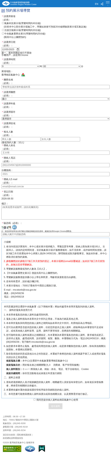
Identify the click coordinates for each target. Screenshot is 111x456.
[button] (102, 4)
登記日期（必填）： (7, 193)
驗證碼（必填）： (11, 223)
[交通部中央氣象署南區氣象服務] (20, 3)
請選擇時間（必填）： (8, 61)
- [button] (107, 4)
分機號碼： (7, 170)
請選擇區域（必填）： (8, 125)
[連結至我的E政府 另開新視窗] (42, 451)
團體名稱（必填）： (7, 81)
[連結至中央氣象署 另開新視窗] (30, 451)
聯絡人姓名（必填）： (8, 147)
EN (96, 4)
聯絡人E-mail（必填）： (9, 181)
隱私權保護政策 (24, 435)
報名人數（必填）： (7, 133)
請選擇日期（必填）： (8, 44)
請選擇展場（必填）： (8, 18)
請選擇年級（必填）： (8, 105)
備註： (4, 203)
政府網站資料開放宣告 (13, 438)
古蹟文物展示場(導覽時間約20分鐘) (22, 30)
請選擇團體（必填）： (8, 94)
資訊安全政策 (9, 435)
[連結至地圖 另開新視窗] (23, 75)
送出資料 (55, 406)
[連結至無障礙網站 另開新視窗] (12, 451)
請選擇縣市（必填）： (8, 114)
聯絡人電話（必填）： (8, 160)
